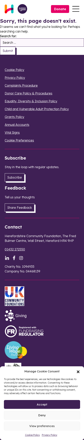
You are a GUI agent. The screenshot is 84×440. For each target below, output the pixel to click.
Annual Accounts (17, 125)
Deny (42, 415)
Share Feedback (19, 208)
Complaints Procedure (21, 85)
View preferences (42, 426)
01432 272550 (15, 249)
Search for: (8, 36)
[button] (78, 371)
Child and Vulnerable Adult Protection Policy (37, 109)
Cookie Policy (32, 435)
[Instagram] (21, 258)
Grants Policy (14, 117)
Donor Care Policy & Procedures (28, 93)
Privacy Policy (49, 435)
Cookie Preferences (19, 140)
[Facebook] (14, 258)
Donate (60, 9)
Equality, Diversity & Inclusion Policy (31, 101)
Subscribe (14, 177)
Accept (42, 404)
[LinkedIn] (7, 258)
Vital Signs (12, 132)
